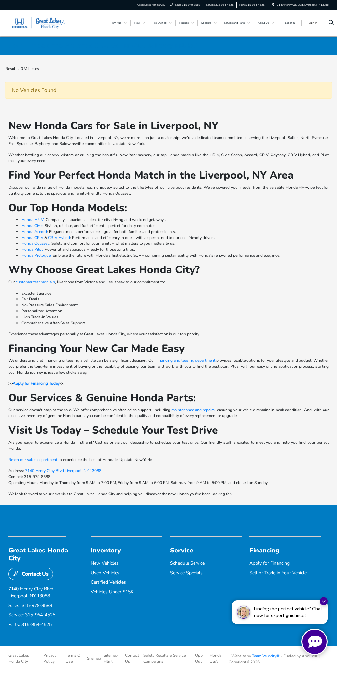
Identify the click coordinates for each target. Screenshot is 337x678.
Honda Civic (32, 225)
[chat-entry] (314, 642)
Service (181, 550)
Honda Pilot (32, 249)
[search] (331, 23)
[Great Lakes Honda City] (38, 22)
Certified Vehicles (108, 582)
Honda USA (215, 658)
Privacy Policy (49, 658)
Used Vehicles (105, 573)
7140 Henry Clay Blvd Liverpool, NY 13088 (63, 470)
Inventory (106, 550)
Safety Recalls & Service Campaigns (164, 658)
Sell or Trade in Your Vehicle (278, 573)
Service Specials (186, 573)
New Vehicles (104, 563)
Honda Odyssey (35, 243)
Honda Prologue (36, 255)
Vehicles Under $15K (112, 592)
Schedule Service (187, 563)
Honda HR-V (32, 219)
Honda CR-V (32, 237)
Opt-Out (199, 658)
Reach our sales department (32, 459)
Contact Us (34, 574)
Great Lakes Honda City (18, 658)
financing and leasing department (185, 360)
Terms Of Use (74, 658)
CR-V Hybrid (59, 237)
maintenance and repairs (193, 409)
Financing (264, 550)
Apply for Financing (269, 563)
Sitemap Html (111, 658)
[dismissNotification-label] (324, 601)
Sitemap (94, 658)
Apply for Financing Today (36, 383)
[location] (273, 5)
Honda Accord (34, 231)
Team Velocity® (266, 656)
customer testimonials (35, 282)
